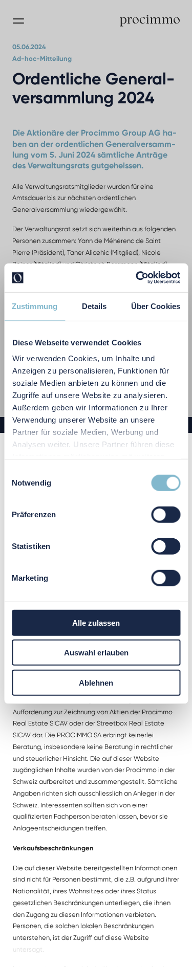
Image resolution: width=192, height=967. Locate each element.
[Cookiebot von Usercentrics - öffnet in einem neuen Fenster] (136, 277)
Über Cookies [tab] (155, 305)
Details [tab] (94, 305)
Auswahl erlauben (96, 652)
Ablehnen (96, 682)
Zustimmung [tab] (34, 305)
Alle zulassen (96, 622)
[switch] (165, 514)
